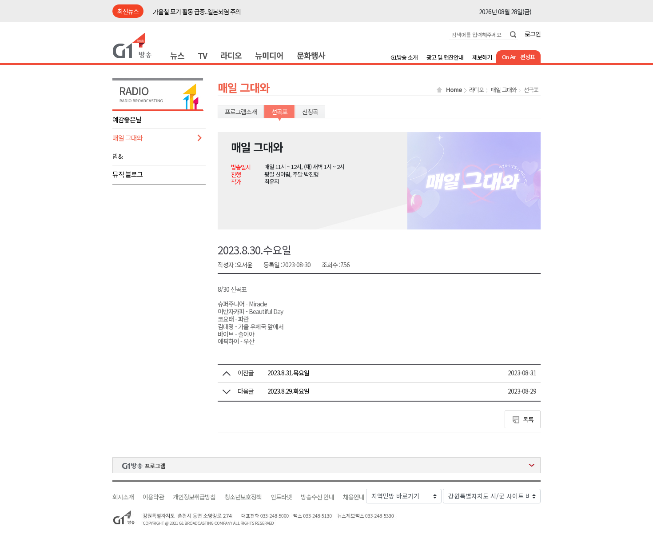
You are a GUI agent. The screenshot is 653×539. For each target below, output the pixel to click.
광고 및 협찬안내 (444, 57)
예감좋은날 (126, 119)
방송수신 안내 (317, 497)
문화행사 (311, 55)
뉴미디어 (269, 55)
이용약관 (153, 497)
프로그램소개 (241, 111)
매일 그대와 (127, 137)
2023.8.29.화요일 (288, 390)
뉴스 (177, 55)
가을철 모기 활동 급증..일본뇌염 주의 (197, 11)
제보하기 (482, 57)
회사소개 (123, 497)
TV (202, 55)
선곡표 (531, 89)
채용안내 (353, 497)
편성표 (527, 56)
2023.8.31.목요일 (288, 372)
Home (454, 89)
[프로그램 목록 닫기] (326, 465)
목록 (528, 419)
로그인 (533, 33)
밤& (117, 156)
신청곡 (310, 111)
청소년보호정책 (243, 497)
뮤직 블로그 (127, 174)
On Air (509, 56)
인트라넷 (281, 497)
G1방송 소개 (404, 57)
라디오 (231, 55)
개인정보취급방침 (194, 497)
